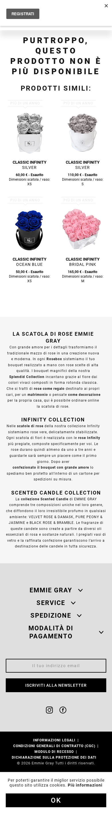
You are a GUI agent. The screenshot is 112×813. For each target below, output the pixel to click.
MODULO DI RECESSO (54, 751)
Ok (56, 800)
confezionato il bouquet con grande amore (51, 467)
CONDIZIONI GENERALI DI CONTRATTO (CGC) (54, 746)
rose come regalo (49, 388)
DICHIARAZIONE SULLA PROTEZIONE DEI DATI (55, 757)
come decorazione (84, 394)
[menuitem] (56, 740)
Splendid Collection (27, 377)
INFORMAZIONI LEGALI (55, 740)
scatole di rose (30, 426)
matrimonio (38, 394)
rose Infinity (89, 438)
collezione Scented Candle (44, 499)
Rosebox (54, 359)
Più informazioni (85, 785)
